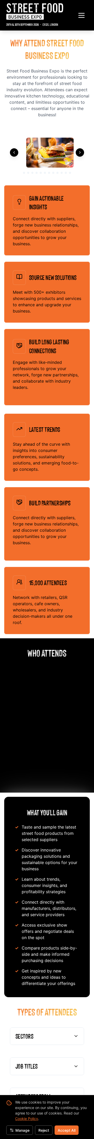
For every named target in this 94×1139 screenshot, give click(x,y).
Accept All (66, 1130)
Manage (22, 1130)
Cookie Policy (26, 1118)
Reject (43, 1130)
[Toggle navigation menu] (81, 15)
